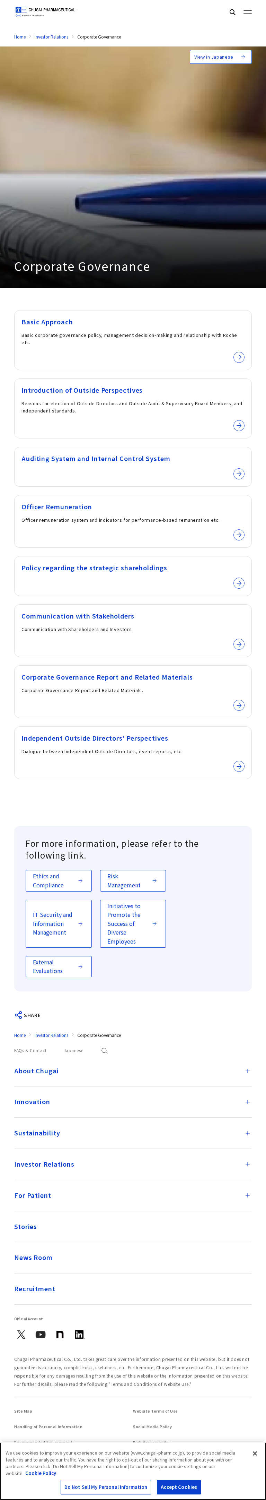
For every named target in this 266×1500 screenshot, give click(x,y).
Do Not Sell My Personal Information (106, 1487)
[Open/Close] (247, 1071)
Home (20, 37)
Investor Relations (51, 37)
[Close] (255, 1453)
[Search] (232, 12)
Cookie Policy (40, 1473)
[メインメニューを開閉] (247, 12)
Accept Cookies (179, 1487)
